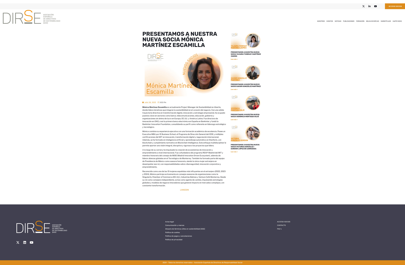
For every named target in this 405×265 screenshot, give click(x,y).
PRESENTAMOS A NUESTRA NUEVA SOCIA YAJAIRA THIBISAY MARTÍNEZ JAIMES (246, 54)
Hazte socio (397, 21)
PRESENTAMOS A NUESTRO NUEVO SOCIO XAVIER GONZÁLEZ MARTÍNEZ (246, 85)
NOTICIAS (338, 21)
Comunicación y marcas (174, 225)
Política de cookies (172, 232)
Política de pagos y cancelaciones (178, 236)
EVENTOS (330, 21)
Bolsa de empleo (372, 21)
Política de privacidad (173, 240)
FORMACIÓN (360, 21)
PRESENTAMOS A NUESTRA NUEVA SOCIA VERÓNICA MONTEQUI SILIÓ (245, 116)
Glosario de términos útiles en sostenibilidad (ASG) (185, 229)
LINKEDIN (184, 190)
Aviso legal (169, 222)
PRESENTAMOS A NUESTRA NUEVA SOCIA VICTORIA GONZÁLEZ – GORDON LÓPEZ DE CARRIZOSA (245, 147)
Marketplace (386, 21)
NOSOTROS (321, 21)
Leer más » (234, 59)
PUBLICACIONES (348, 21)
